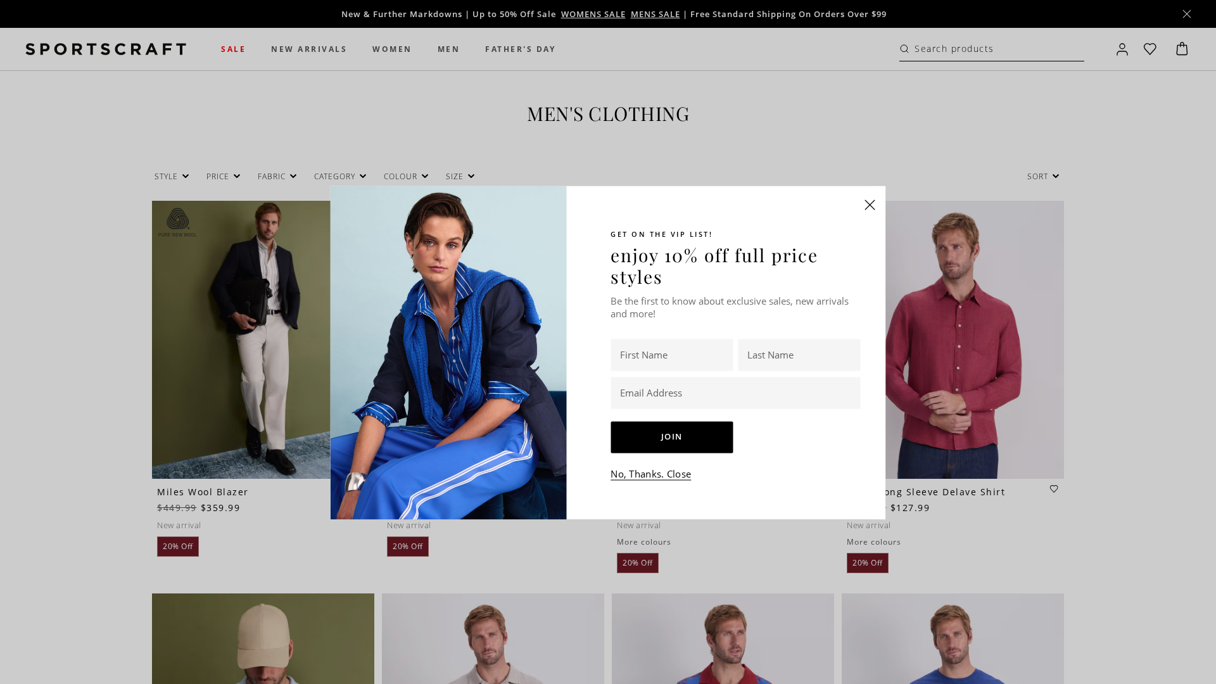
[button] (870, 204)
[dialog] (608, 342)
